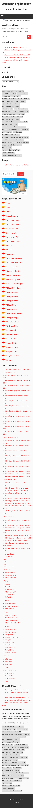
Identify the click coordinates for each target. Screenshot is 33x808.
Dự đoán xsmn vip (9, 479)
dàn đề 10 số (24, 129)
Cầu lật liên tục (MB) (13, 275)
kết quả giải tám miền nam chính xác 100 (17, 501)
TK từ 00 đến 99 (12, 326)
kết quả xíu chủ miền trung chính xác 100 (17, 525)
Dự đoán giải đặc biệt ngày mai (10, 134)
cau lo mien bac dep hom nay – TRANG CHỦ (17, 369)
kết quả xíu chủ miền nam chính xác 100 (17, 488)
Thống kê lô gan (12, 292)
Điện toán (7, 600)
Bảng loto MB (9, 664)
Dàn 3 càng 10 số (18, 116)
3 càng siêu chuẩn (22, 93)
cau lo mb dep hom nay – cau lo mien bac (16, 165)
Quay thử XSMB (11, 343)
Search (21, 174)
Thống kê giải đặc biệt (8, 152)
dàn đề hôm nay (17, 132)
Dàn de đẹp (23, 127)
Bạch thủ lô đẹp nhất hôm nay (10, 106)
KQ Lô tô (6, 656)
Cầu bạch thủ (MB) (13, 271)
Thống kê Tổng (11, 318)
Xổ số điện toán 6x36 (14, 258)
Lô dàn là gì (5, 142)
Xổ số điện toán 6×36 (11, 606)
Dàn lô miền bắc (15, 129)
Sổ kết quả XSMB (12, 220)
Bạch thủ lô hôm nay (23, 98)
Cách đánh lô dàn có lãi (8, 114)
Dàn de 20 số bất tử (21, 122)
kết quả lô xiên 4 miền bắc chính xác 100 (17, 476)
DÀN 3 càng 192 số (7, 116)
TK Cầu (6, 612)
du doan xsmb (20, 114)
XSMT (8, 212)
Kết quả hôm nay (12, 216)
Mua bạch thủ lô (24, 142)
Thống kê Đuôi (11, 309)
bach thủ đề (17, 96)
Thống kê (9, 254)
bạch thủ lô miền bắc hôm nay (10, 104)
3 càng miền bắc (19, 91)
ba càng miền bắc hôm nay (9, 98)
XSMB (8, 203)
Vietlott (6, 581)
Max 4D (9, 250)
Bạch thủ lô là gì (21, 101)
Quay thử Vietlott (12, 356)
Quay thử (6, 667)
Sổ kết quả (7, 569)
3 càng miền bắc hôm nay (9, 93)
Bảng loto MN (9, 662)
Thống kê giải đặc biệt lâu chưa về (12, 155)
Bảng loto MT (9, 659)
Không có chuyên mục (8, 140)
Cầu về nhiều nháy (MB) (14, 284)
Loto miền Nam (11, 335)
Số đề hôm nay (8, 556)
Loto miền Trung (12, 339)
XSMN (8, 208)
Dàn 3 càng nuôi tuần (8, 119)
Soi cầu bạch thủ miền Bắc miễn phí (12, 145)
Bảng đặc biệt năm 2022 (20, 109)
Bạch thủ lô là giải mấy (8, 101)
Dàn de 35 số (5, 124)
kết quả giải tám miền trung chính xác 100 (18, 538)
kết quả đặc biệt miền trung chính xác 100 (18, 535)
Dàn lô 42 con (6, 129)
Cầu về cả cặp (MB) (13, 280)
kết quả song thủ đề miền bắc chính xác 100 (17, 47)
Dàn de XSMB (13, 124)
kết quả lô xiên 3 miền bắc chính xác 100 (17, 474)
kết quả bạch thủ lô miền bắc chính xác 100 (17, 55)
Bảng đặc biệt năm (7, 109)
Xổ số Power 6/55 (12, 241)
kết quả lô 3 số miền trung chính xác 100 (17, 540)
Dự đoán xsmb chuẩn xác (11, 437)
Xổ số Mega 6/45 (12, 237)
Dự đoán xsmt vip (9, 517)
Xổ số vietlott (11, 233)
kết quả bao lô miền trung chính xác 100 (17, 528)
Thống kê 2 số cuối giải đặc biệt (11, 150)
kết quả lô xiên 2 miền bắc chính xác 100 (17, 471)
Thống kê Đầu (11, 305)
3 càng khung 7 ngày (8, 91)
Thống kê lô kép (12, 301)
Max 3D (9, 246)
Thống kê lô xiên (12, 296)
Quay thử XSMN (12, 347)
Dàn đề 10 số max (7, 132)
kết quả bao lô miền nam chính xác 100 (17, 490)
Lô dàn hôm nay (20, 140)
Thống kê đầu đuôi (13, 288)
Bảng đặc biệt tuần (7, 111)
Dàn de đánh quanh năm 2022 (10, 127)
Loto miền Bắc (11, 330)
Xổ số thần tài (11, 267)
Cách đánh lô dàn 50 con (21, 111)
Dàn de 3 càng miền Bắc (8, 122)
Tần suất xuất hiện (13, 322)
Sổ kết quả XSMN (12, 224)
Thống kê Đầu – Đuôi (14, 313)
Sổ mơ (8, 360)
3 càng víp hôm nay (7, 96)
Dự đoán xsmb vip (9, 372)
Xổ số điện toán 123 (13, 263)
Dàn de (17, 119)
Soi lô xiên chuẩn (7, 147)
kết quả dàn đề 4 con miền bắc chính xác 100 (17, 57)
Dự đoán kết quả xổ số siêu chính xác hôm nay (15, 137)
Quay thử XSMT (11, 352)
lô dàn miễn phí (14, 142)
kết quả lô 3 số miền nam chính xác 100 (17, 503)
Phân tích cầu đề (9, 554)
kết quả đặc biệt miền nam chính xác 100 (17, 498)
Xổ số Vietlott (9, 594)
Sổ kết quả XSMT (12, 229)
